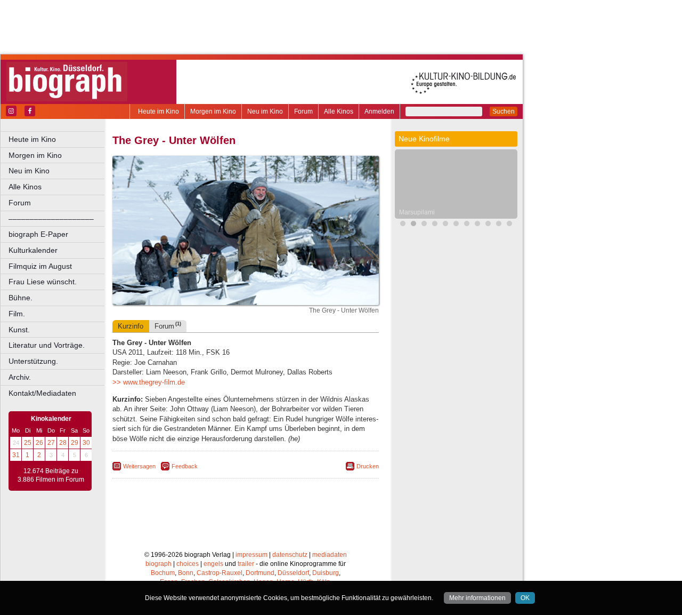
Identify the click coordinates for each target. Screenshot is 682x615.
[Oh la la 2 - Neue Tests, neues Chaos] (434, 225)
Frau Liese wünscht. (43, 281)
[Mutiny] (477, 225)
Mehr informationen (477, 598)
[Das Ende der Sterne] (445, 225)
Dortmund (260, 573)
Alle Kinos (338, 111)
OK (525, 598)
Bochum (163, 573)
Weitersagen (139, 466)
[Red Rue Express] (498, 225)
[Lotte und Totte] (509, 225)
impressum (251, 554)
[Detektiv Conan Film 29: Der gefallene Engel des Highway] (456, 225)
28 (63, 442)
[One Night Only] (402, 225)
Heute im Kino (158, 111)
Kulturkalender (33, 250)
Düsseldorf (293, 573)
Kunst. (19, 329)
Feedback (185, 466)
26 (39, 442)
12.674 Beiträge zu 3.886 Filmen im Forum (51, 475)
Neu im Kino (265, 111)
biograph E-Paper (38, 234)
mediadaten (329, 554)
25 (27, 442)
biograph (158, 564)
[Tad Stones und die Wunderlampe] (466, 225)
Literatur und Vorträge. (47, 345)
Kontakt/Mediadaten (42, 393)
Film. (17, 313)
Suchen (503, 111)
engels (213, 564)
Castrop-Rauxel (219, 573)
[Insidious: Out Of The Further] (424, 225)
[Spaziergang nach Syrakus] (488, 225)
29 (74, 442)
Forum (303, 111)
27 (51, 442)
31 (16, 455)
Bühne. (21, 297)
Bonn (185, 573)
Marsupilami (417, 212)
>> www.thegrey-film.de (148, 382)
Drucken (367, 466)
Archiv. (20, 377)
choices (187, 564)
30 (86, 442)
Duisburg (325, 573)
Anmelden (379, 111)
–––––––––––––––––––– (51, 218)
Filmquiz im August (40, 266)
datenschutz (289, 554)
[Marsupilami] (413, 225)
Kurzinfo (130, 326)
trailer (246, 564)
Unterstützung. (33, 361)
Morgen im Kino (213, 111)
